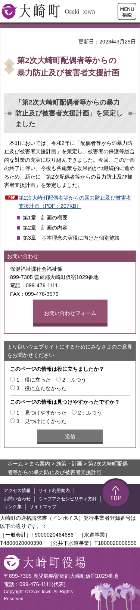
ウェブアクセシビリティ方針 (67, 498)
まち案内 (39, 464)
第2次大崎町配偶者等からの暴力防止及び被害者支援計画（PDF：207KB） (75, 202)
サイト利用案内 (54, 490)
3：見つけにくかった (41, 421)
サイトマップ (42, 506)
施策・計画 (69, 464)
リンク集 (13, 506)
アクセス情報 (17, 490)
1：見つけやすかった (41, 413)
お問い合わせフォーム (70, 313)
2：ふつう (74, 380)
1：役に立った (33, 380)
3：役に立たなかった (41, 388)
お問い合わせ (17, 498)
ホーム (15, 464)
